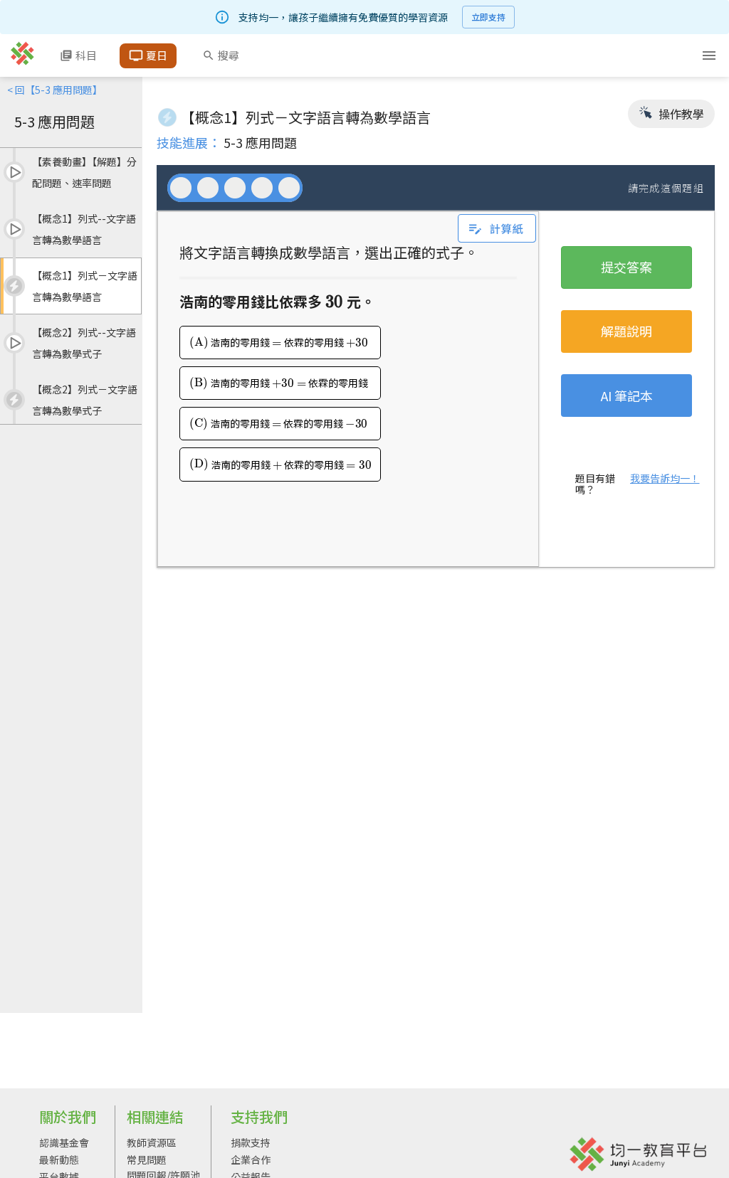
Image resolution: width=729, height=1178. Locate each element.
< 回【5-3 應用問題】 (55, 90)
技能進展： (189, 142)
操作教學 (680, 113)
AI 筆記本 (627, 395)
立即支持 (488, 17)
